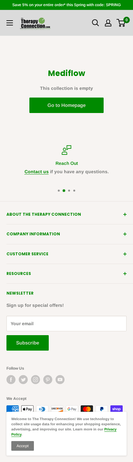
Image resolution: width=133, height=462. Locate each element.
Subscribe (27, 342)
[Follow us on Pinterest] (47, 379)
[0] (121, 23)
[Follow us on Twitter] (23, 379)
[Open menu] (9, 22)
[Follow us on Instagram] (35, 379)
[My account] (108, 22)
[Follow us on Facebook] (10, 379)
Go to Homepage (66, 105)
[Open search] (95, 22)
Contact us (37, 171)
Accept (22, 446)
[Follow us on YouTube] (60, 379)
